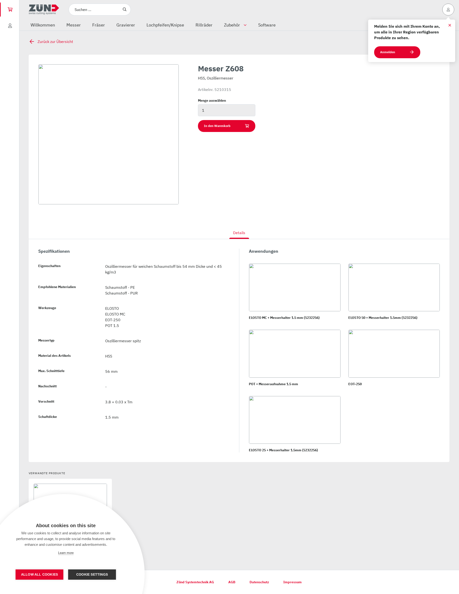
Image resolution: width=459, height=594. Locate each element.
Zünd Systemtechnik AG (195, 582)
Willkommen (43, 25)
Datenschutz (259, 582)
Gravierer (125, 25)
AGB (231, 582)
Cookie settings (92, 574)
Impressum (292, 582)
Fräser (98, 25)
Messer (73, 25)
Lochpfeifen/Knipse (165, 25)
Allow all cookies (39, 574)
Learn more (66, 553)
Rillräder (204, 25)
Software (267, 25)
